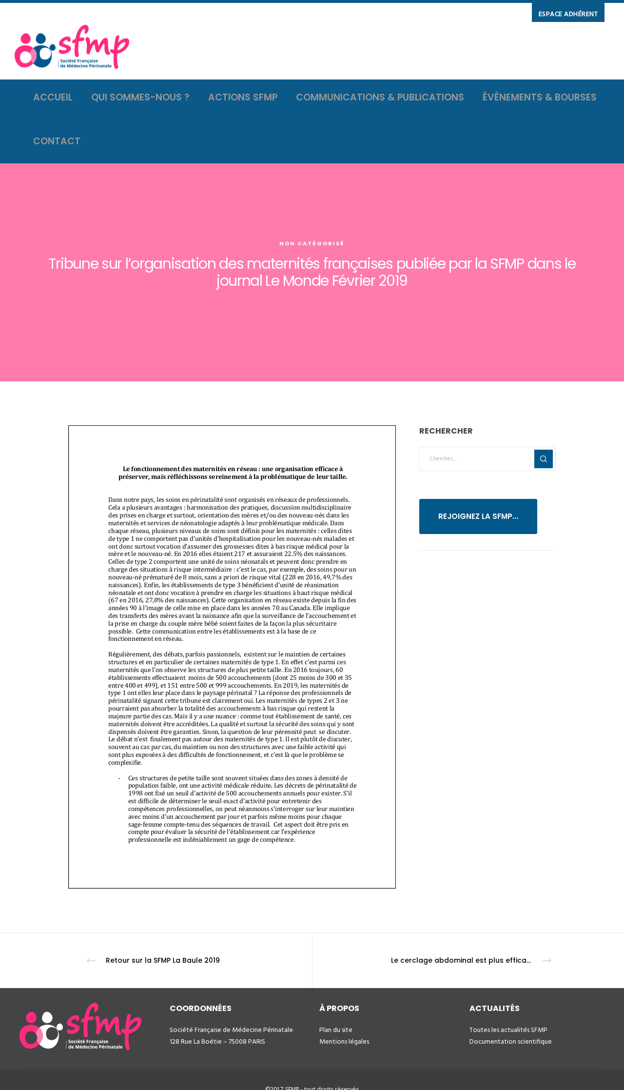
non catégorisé (312, 243)
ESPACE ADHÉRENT (568, 14)
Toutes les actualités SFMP (508, 1029)
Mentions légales (344, 1041)
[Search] (543, 459)
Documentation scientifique (510, 1041)
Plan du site (335, 1029)
